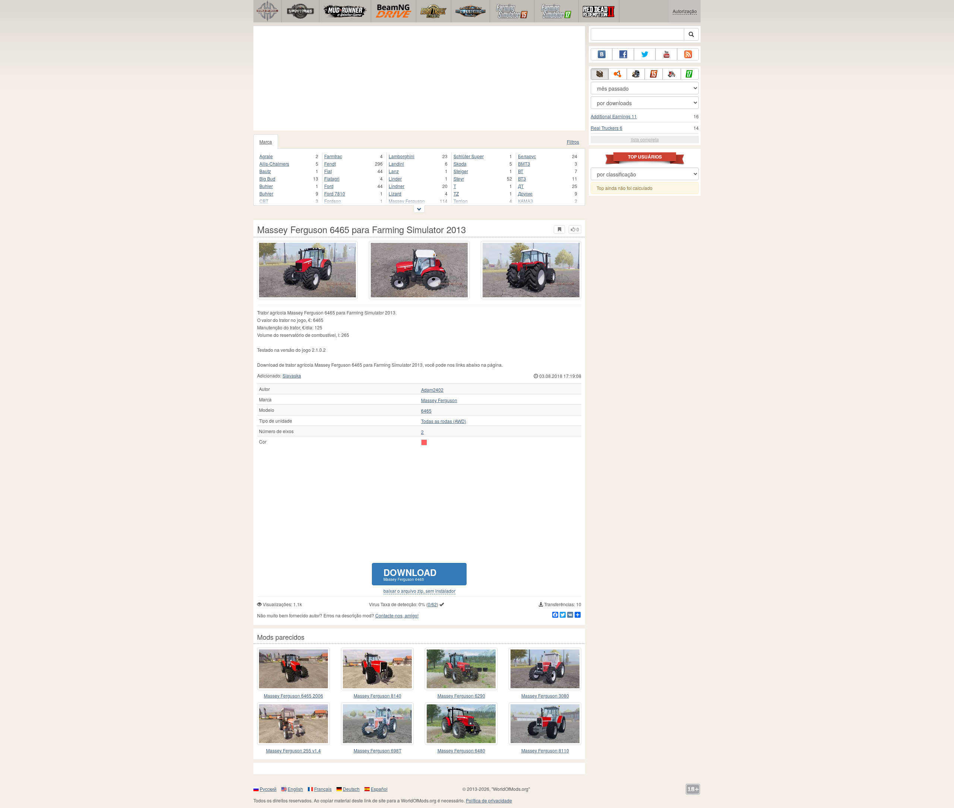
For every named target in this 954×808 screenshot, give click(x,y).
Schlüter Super (469, 156)
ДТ (521, 186)
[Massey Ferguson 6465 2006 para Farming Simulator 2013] (293, 669)
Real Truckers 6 (606, 128)
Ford (329, 186)
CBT (263, 201)
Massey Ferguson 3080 (545, 695)
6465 (426, 411)
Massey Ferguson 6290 (461, 695)
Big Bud (267, 178)
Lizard (395, 193)
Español (379, 789)
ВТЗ (522, 178)
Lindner (396, 186)
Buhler (266, 186)
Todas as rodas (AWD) (443, 421)
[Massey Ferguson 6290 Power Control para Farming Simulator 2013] (461, 669)
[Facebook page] (623, 54)
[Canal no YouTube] (666, 54)
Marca (265, 141)
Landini (396, 163)
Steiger (461, 171)
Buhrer (266, 193)
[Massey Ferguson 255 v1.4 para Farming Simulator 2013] (293, 723)
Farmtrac (333, 156)
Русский (268, 789)
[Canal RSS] (688, 54)
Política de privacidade (489, 800)
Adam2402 (432, 390)
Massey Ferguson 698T (377, 750)
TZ (456, 193)
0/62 (432, 604)
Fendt (330, 163)
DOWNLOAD (409, 574)
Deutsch (351, 789)
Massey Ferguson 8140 (377, 695)
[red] (424, 442)
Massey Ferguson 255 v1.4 (293, 750)
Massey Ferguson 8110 (545, 750)
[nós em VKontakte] (601, 54)
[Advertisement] (419, 78)
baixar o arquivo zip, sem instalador (419, 591)
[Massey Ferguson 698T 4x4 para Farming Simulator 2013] (377, 723)
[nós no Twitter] (645, 54)
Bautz (265, 171)
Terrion (461, 201)
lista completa (645, 139)
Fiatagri (331, 178)
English (295, 789)
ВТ (520, 171)
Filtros (573, 141)
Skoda (460, 163)
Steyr (459, 178)
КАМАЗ (525, 201)
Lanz (394, 171)
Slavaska (291, 375)
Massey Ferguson (407, 201)
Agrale (266, 156)
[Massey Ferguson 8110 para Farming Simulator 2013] (545, 723)
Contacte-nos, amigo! (396, 615)
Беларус (527, 156)
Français (323, 789)
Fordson (332, 201)
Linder (395, 178)
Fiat (328, 171)
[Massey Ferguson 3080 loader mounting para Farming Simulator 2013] (545, 669)
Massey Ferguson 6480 (461, 750)
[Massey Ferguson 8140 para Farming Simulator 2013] (377, 669)
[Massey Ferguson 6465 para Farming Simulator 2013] (307, 270)
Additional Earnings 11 (614, 116)
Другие (525, 193)
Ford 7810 (334, 193)
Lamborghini (401, 156)
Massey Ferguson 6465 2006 (293, 695)
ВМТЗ (524, 163)
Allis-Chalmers (274, 163)
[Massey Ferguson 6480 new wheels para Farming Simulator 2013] (461, 723)
